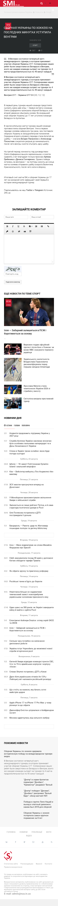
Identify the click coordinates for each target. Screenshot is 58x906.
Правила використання (13, 867)
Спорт (35, 45)
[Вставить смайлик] (12, 231)
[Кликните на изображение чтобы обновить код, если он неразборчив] (29, 269)
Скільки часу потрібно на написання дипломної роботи (27, 642)
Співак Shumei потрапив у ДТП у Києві (28, 671)
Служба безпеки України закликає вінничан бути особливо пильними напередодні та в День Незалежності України (30, 443)
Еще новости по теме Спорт (22, 293)
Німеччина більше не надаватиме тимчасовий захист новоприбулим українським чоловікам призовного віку (28, 594)
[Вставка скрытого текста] (19, 231)
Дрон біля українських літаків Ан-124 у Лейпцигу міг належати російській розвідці (30, 677)
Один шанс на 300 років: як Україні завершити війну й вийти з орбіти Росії (31, 608)
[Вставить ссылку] (48, 226)
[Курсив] (12, 226)
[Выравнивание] (30, 226)
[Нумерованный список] (36, 226)
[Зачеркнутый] (24, 226)
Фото (48, 832)
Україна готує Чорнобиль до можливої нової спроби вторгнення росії (30, 649)
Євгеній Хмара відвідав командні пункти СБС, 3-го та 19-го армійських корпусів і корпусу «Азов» (31, 664)
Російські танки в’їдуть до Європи (25, 581)
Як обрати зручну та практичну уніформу (28, 571)
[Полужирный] (7, 226)
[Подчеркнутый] (18, 226)
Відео (29, 836)
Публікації (37, 832)
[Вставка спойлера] (30, 231)
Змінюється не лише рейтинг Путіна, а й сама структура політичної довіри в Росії (31, 506)
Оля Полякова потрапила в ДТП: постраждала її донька (25, 514)
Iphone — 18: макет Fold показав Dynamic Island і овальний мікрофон (28, 465)
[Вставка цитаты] (24, 231)
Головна (11, 832)
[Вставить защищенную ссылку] (7, 231)
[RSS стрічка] (45, 3)
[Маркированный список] (41, 226)
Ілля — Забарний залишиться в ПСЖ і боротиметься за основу (27, 629)
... (25, 319)
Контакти (48, 864)
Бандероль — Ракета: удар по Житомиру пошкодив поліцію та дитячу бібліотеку (28, 527)
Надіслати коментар (13, 282)
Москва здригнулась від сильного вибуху (29, 718)
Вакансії (39, 864)
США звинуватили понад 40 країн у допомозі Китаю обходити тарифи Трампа (31, 559)
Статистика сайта (11, 864)
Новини (24, 832)
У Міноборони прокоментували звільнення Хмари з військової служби (30, 498)
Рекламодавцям (27, 864)
